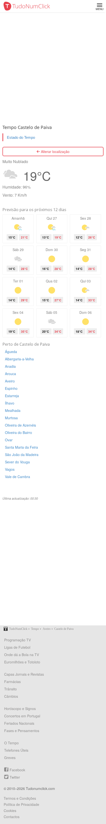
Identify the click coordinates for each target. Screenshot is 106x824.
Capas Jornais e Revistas (24, 674)
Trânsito (10, 688)
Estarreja (12, 395)
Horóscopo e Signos (20, 708)
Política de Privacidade (21, 804)
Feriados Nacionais (19, 723)
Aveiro (10, 381)
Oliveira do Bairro (18, 432)
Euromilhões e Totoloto (22, 661)
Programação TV (17, 639)
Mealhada (12, 410)
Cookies (10, 810)
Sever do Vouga (17, 461)
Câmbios (11, 696)
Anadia (10, 366)
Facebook (17, 769)
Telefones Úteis (16, 750)
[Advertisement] (53, 67)
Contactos (11, 816)
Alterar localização (55, 151)
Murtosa (11, 417)
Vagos (10, 469)
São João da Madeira (21, 454)
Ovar (9, 439)
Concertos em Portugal (22, 715)
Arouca (10, 373)
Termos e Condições (20, 798)
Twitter (15, 777)
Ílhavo (9, 403)
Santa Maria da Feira (21, 447)
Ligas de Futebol (17, 647)
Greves (10, 757)
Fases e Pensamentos (21, 730)
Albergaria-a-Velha (19, 358)
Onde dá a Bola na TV (21, 654)
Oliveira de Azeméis (20, 425)
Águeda (11, 351)
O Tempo (11, 742)
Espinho (11, 388)
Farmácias (12, 681)
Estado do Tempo (21, 137)
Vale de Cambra (17, 476)
